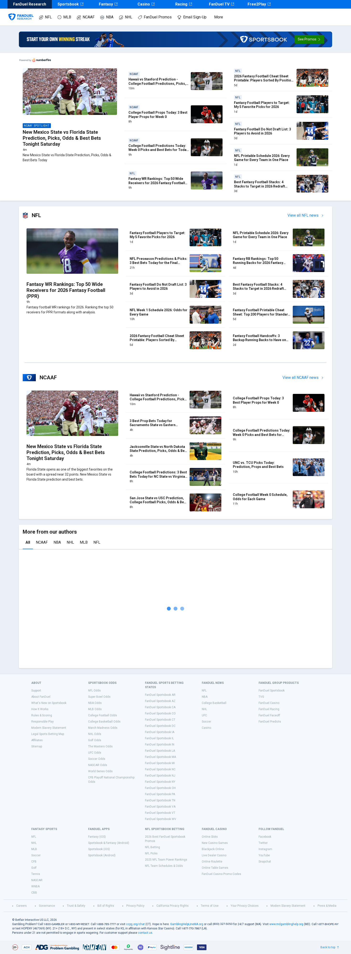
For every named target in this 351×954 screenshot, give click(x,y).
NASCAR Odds (97, 765)
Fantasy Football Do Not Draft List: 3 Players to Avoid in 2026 (262, 131)
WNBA (35, 886)
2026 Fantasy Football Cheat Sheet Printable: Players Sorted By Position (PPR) (263, 80)
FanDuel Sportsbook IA (159, 732)
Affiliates (37, 740)
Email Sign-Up (195, 17)
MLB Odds (95, 709)
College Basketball (214, 703)
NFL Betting (152, 847)
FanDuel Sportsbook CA (160, 707)
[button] (309, 39)
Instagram (265, 849)
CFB (34, 861)
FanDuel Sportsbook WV (160, 819)
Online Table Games (215, 867)
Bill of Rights (105, 905)
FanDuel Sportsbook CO (160, 713)
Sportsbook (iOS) (99, 849)
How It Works (39, 709)
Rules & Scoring (41, 715)
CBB (34, 892)
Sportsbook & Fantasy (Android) (108, 843)
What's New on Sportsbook (48, 703)
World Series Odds (100, 771)
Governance (47, 905)
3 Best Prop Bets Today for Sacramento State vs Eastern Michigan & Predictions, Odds (153, 425)
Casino (144, 4)
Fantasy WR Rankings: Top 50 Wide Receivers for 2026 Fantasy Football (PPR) (156, 183)
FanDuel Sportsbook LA (160, 750)
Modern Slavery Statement (48, 727)
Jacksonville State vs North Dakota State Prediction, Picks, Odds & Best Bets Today (159, 451)
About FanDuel (40, 696)
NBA (109, 17)
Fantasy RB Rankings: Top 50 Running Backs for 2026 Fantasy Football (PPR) (258, 263)
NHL (128, 17)
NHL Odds (94, 734)
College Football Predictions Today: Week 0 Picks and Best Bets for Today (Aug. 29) (158, 150)
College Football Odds (102, 715)
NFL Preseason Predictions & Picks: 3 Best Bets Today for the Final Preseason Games (158, 263)
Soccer (206, 721)
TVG (261, 696)
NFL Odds (94, 690)
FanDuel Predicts (270, 721)
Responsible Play (42, 721)
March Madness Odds (102, 727)
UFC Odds (94, 752)
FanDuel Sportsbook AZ (160, 701)
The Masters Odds (100, 746)
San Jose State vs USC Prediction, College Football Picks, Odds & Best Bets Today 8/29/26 (158, 502)
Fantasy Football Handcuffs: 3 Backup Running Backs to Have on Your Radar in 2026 (259, 340)
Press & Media (327, 905)
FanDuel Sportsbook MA (160, 757)
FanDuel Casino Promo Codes (221, 874)
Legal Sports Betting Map (47, 734)
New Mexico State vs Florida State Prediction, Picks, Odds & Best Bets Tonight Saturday (62, 138)
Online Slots (210, 836)
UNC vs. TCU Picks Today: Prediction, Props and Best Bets (258, 465)
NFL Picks (151, 853)
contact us (145, 932)
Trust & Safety (76, 905)
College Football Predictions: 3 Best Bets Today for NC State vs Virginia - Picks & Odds (158, 476)
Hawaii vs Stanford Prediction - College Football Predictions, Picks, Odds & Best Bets (157, 83)
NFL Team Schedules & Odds (164, 866)
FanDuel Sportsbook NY (160, 781)
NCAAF (89, 17)
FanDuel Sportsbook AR (160, 695)
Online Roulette (212, 861)
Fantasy (106, 4)
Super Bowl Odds (99, 696)
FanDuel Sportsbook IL (159, 738)
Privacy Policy (135, 905)
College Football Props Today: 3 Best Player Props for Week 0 (157, 115)
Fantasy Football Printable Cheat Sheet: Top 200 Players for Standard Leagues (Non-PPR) (261, 314)
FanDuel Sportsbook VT (160, 813)
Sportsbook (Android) (102, 855)
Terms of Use (209, 905)
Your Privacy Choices (245, 905)
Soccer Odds (96, 759)
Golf (34, 867)
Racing (181, 4)
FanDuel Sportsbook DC (160, 726)
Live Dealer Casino (214, 855)
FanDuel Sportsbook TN (160, 800)
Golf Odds (94, 740)
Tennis (35, 874)
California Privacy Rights (172, 905)
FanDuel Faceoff (269, 715)
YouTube (264, 855)
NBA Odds (95, 703)
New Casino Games (215, 843)
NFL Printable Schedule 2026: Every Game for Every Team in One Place (262, 158)
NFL (48, 17)
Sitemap (36, 746)
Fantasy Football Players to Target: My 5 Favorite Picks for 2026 (262, 105)
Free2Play (257, 4)
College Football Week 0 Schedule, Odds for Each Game (260, 497)
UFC (204, 715)
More (218, 17)
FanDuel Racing (269, 709)
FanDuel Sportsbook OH (160, 788)
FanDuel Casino (269, 703)
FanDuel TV (219, 4)
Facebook (265, 836)
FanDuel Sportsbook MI (160, 763)
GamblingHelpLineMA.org (186, 924)
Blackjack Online (213, 849)
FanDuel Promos (158, 17)
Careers (21, 905)
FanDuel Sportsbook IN (159, 744)
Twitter (263, 843)
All (28, 542)
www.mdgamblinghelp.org (286, 924)
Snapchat (265, 861)
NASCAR (37, 880)
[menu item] (20, 12)
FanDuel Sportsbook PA (160, 794)
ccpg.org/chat (135, 924)
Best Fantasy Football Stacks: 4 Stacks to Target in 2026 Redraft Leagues (259, 186)
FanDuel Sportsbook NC (160, 769)
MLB (67, 17)
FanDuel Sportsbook (272, 690)
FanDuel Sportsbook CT (160, 719)
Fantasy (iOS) (97, 836)
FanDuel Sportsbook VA (160, 806)
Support (36, 690)
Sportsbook (68, 4)
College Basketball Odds (104, 721)
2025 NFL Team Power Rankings (166, 859)
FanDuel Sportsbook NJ (160, 775)
